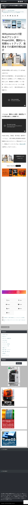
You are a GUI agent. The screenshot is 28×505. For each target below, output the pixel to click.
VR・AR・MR (5, 342)
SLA (7, 12)
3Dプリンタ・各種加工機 (7, 10)
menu (25, 1)
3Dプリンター (12, 11)
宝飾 (17, 12)
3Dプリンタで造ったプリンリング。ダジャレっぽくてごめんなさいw (15, 320)
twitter (20, 1)
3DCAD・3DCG (5, 334)
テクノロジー (14, 12)
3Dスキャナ (4, 336)
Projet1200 (4, 12)
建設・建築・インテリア (6, 349)
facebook (22, 1)
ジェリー (10, 12)
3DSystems (8, 11)
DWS (16, 11)
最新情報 (13, 10)
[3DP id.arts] (6, 1)
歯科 (19, 12)
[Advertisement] (14, 233)
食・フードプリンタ (6, 355)
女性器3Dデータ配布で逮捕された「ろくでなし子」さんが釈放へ (14, 317)
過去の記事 (22, 144)
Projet (23, 11)
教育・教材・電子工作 (6, 351)
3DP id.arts (7, 503)
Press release (5, 340)
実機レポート (5, 347)
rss (18, 1)
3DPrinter (4, 11)
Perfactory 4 (19, 11)
